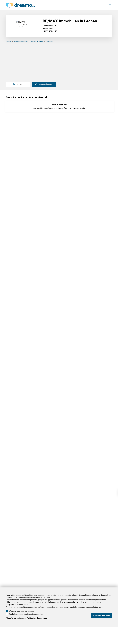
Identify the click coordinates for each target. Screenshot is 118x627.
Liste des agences (21, 41)
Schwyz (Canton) (37, 41)
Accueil (8, 41)
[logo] (20, 5)
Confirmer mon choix (101, 616)
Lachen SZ (50, 41)
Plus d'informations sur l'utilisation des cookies (26, 618)
